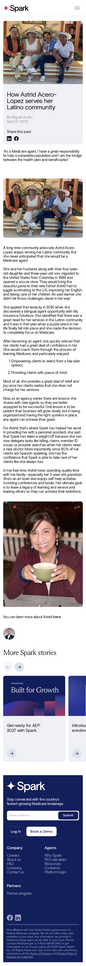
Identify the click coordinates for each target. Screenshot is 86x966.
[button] (19, 667)
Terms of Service (40, 953)
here (57, 617)
